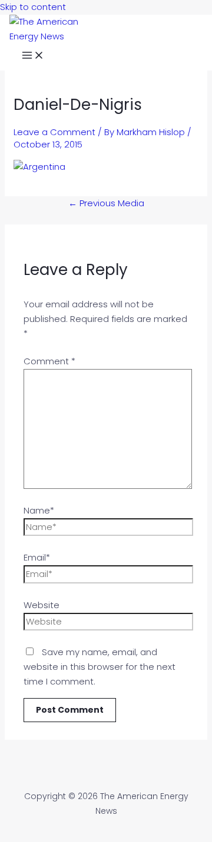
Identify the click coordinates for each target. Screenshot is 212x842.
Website (41, 605)
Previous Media (106, 203)
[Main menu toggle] (33, 57)
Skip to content (33, 7)
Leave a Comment (54, 132)
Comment (49, 361)
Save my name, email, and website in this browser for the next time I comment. (99, 666)
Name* (39, 510)
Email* (37, 557)
